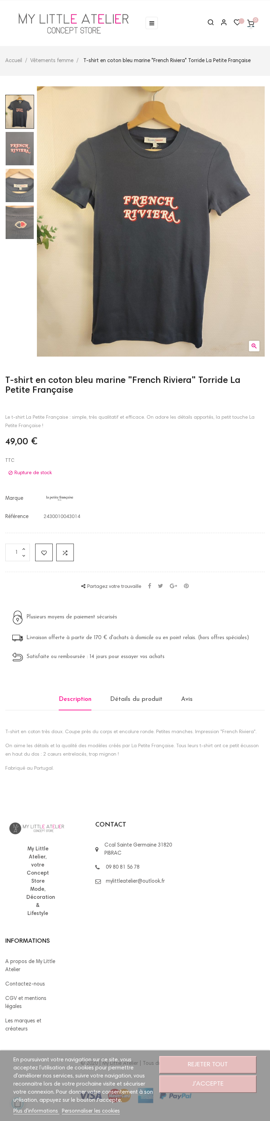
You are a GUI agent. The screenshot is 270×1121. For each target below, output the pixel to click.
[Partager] (149, 587)
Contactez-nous (25, 984)
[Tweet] (160, 587)
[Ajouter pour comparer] (65, 552)
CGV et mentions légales (25, 1002)
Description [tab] (75, 699)
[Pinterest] (186, 587)
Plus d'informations (36, 1111)
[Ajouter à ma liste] (44, 552)
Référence (16, 516)
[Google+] (173, 587)
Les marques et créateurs (23, 1025)
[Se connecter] (220, 23)
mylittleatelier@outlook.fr (135, 881)
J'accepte (208, 1084)
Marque (14, 498)
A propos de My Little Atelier (30, 966)
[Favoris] (237, 24)
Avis (187, 699)
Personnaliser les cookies (91, 1111)
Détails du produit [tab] (136, 699)
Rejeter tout (208, 1065)
